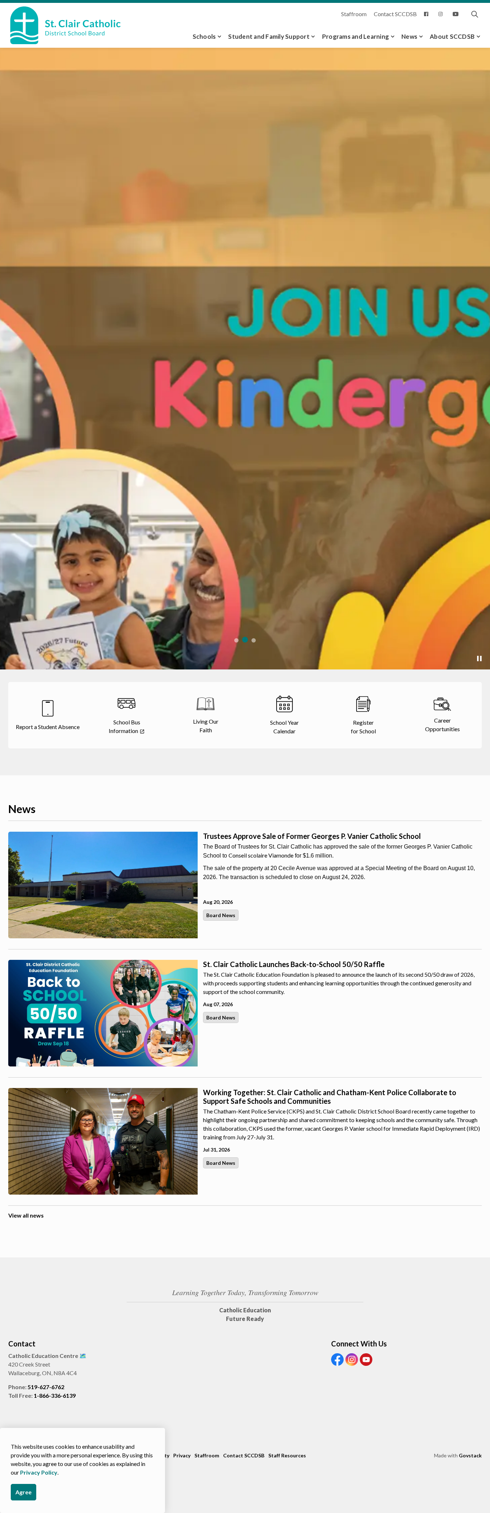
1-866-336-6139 (55, 1395)
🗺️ (82, 1355)
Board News (220, 915)
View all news (26, 1215)
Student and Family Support (269, 36)
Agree (23, 1492)
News (409, 36)
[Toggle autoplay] (479, 658)
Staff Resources (287, 1455)
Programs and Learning (355, 36)
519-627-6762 (46, 1386)
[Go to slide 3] (253, 640)
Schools (204, 36)
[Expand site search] (474, 14)
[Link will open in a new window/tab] (427, 14)
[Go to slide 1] (236, 640)
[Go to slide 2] (245, 640)
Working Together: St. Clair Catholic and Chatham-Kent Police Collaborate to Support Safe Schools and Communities (329, 1096)
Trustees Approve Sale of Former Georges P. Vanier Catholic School (312, 836)
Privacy (181, 1455)
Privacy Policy (38, 1472)
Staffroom (354, 13)
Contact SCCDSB (395, 13)
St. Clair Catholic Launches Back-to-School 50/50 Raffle (294, 964)
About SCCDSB (452, 36)
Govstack (470, 1455)
